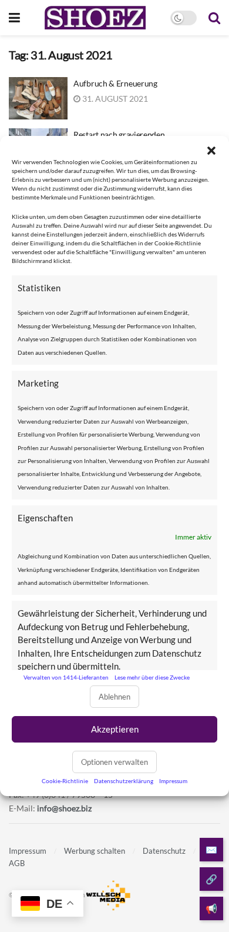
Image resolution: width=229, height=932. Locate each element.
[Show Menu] (14, 17)
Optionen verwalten (114, 762)
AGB (17, 863)
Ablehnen (114, 696)
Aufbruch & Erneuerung (115, 83)
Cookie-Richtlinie (65, 780)
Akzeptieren (115, 729)
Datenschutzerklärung (123, 780)
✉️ (211, 849)
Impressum (173, 780)
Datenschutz (164, 851)
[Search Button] (214, 17)
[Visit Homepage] (95, 17)
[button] (211, 151)
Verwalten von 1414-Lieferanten (66, 677)
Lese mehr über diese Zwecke (152, 677)
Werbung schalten (94, 851)
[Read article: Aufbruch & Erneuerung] (38, 98)
